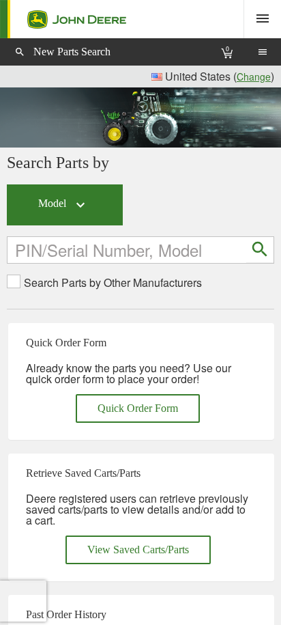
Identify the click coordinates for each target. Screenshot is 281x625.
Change (254, 76)
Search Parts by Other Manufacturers (113, 282)
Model (63, 205)
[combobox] (127, 249)
